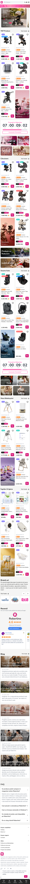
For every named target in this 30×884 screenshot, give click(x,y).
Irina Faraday (8, 633)
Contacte (3, 837)
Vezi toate (24, 31)
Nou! (3, 34)
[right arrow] (27, 593)
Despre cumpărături (6, 827)
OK (26, 876)
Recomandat (19, 190)
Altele (2, 841)
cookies (4, 874)
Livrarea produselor (5, 847)
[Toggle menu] (28, 2)
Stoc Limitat (4, 36)
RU (25, 2)
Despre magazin (5, 835)
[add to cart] (12, 58)
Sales (22, 63)
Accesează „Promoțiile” (15, 132)
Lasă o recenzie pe (14, 628)
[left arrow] (23, 593)
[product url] (7, 40)
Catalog (2, 829)
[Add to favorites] (13, 34)
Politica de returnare (5, 845)
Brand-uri (3, 832)
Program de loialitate (6, 849)
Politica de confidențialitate (7, 843)
